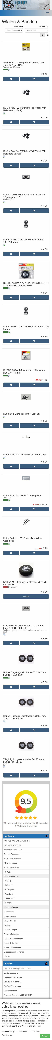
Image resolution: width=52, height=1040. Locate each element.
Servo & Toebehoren (12, 854)
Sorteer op (43, 26)
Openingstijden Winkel (13, 977)
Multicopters (9, 889)
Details (26, 596)
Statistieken (37, 1031)
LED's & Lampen (10, 929)
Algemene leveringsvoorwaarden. (17, 968)
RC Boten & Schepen (12, 858)
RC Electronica (10, 920)
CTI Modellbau (10, 916)
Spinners (8, 902)
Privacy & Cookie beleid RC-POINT (18, 995)
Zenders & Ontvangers (13, 849)
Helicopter (9, 885)
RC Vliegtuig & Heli (11, 876)
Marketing (8, 1035)
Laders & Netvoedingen (13, 938)
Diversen (7, 956)
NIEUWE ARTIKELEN (12, 845)
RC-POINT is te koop (12, 986)
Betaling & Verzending (12, 981)
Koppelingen (10, 898)
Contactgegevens (11, 973)
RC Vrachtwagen (10, 863)
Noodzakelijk (9, 1031)
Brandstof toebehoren (12, 947)
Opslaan (45, 1036)
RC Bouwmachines (11, 867)
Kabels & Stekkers (11, 943)
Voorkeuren (23, 1031)
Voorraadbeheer (10, 990)
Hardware (8, 925)
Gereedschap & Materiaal (14, 952)
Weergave (18, 26)
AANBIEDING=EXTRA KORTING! (17, 840)
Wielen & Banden (11, 907)
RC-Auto (7, 872)
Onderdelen (9, 911)
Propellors (9, 894)
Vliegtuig (8, 880)
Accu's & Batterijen (11, 934)
